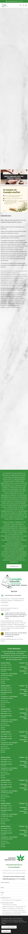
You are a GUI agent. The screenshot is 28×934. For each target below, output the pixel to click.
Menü (26, 5)
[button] (20, 5)
